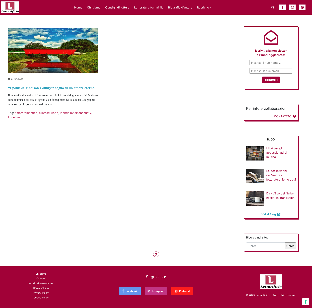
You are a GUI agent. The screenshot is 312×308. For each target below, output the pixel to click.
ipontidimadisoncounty (75, 113)
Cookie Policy (41, 297)
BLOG (271, 139)
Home (78, 7)
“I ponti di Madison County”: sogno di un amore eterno (51, 87)
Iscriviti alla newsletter (41, 283)
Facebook (130, 291)
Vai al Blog (269, 214)
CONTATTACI (283, 116)
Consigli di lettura (117, 7)
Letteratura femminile (148, 7)
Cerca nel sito (41, 288)
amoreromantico (26, 113)
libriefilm (14, 117)
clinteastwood (48, 113)
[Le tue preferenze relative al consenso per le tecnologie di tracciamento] (305, 301)
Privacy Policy (41, 292)
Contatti (41, 278)
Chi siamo (94, 7)
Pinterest (183, 291)
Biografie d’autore (180, 7)
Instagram (157, 291)
